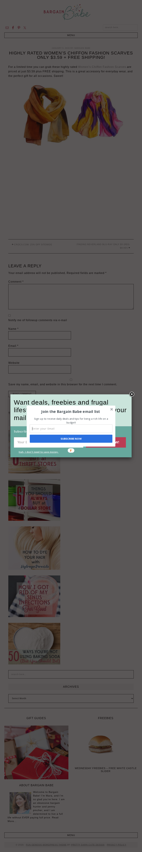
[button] (70, 411)
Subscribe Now (71, 438)
